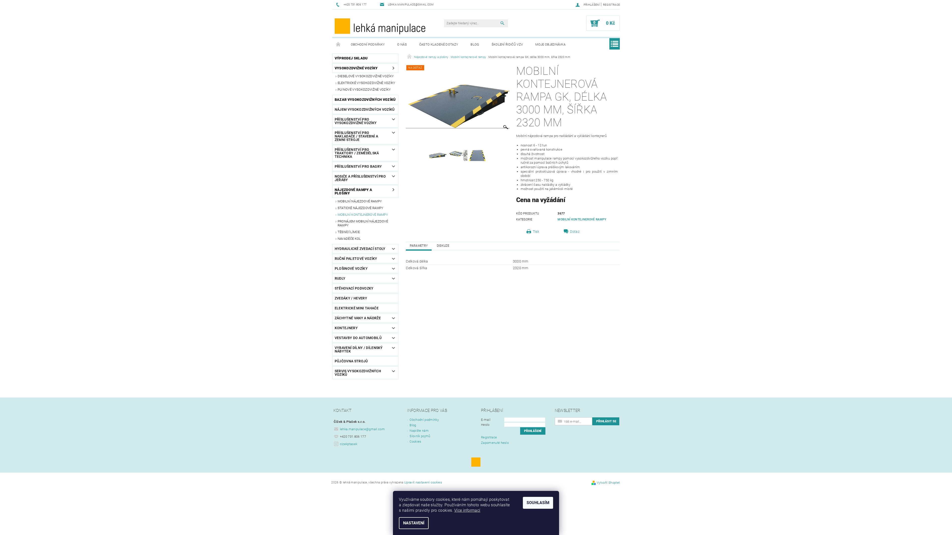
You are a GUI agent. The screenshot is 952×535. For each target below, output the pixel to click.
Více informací (467, 510)
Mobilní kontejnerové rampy (363, 214)
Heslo (485, 425)
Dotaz (575, 232)
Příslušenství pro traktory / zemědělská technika (357, 153)
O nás (402, 44)
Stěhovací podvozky (354, 288)
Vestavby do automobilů (358, 338)
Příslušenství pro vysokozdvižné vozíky (356, 121)
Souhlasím (538, 502)
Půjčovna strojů (351, 361)
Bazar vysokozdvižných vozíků (365, 100)
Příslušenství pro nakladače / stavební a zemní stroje (356, 136)
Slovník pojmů (420, 436)
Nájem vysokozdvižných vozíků (365, 109)
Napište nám (419, 430)
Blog (475, 44)
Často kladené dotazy (438, 44)
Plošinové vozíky (351, 268)
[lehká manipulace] (380, 25)
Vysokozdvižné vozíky (356, 68)
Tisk (536, 232)
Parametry (419, 245)
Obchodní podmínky (368, 44)
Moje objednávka (550, 44)
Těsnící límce (349, 232)
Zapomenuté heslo (495, 443)
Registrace (611, 4)
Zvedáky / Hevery (351, 298)
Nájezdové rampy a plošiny (353, 191)
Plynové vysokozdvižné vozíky (364, 89)
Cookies (415, 441)
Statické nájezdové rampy (361, 208)
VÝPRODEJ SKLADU (351, 58)
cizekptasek (348, 444)
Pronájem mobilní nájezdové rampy (363, 223)
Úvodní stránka (338, 44)
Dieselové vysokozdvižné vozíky (366, 76)
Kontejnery (346, 328)
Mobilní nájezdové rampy (360, 201)
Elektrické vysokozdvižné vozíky (366, 83)
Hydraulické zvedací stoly (360, 249)
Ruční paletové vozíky (356, 259)
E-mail (485, 420)
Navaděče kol (349, 239)
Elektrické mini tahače (357, 308)
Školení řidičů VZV (507, 44)
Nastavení (413, 523)
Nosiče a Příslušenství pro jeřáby (360, 178)
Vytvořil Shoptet (608, 482)
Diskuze (443, 245)
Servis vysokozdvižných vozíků (358, 372)
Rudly (340, 278)
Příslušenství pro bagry (358, 166)
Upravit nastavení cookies (423, 482)
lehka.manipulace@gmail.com (362, 429)
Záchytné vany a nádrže (358, 318)
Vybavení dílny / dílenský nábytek (359, 349)
